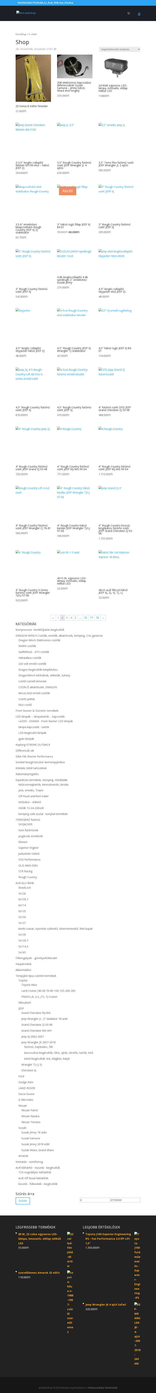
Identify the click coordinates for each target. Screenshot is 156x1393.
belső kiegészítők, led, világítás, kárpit (47, 1058)
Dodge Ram (25, 1082)
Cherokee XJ (28, 1070)
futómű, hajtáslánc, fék (38, 1047)
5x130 (22, 934)
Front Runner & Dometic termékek (37, 710)
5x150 (22, 917)
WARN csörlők (27, 646)
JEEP (21, 1008)
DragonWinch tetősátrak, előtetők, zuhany (44, 675)
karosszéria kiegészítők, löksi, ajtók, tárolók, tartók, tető (58, 1053)
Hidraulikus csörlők (29, 658)
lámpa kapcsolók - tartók (33, 727)
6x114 (22, 905)
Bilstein (22, 842)
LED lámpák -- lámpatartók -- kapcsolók (40, 716)
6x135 (22, 911)
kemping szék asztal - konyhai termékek (43, 814)
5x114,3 (23, 946)
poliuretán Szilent (29, 853)
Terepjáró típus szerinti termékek (36, 976)
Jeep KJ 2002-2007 (32, 1036)
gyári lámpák (26, 739)
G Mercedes (25, 1099)
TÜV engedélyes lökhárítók (34, 1172)
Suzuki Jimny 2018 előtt (35, 1144)
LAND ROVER (26, 1088)
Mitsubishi (24, 1002)
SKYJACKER (25, 824)
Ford (21, 1076)
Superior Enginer (28, 848)
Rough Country (27, 877)
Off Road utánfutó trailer (33, 796)
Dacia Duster (26, 1094)
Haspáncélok (23, 964)
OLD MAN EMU (28, 865)
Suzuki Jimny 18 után (34, 1132)
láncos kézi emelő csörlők (34, 693)
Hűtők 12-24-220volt (31, 808)
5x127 (22, 923)
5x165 (22, 952)
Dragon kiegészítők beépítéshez (38, 669)
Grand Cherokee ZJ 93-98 (36, 1024)
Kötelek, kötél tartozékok (31, 768)
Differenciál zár (25, 750)
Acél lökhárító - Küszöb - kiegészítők (38, 1167)
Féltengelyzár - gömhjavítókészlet (36, 958)
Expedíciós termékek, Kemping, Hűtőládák (41, 780)
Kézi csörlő (25, 705)
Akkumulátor (23, 970)
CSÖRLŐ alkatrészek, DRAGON (37, 687)
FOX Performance (29, 859)
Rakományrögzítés (27, 774)
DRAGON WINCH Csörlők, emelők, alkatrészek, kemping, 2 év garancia (59, 635)
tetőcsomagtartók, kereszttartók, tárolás (43, 784)
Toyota (22, 980)
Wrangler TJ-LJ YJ (31, 1064)
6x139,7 (23, 899)
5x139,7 (23, 940)
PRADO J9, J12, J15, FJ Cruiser (39, 996)
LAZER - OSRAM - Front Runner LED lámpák (45, 721)
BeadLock (24, 887)
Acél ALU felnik (25, 883)
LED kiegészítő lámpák (32, 733)
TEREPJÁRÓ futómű (28, 819)
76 (85, 617)
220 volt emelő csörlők (32, 663)
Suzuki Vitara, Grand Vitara (37, 1150)
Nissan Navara (30, 1116)
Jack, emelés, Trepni (30, 790)
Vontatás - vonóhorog (29, 1162)
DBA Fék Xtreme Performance (34, 756)
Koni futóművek (28, 830)
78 (97, 617)
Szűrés (23, 1200)
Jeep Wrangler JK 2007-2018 (38, 1042)
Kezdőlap (21, 34)
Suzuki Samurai (30, 1138)
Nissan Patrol (29, 1110)
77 (91, 617)
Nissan (22, 1105)
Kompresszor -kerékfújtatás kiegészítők (40, 629)
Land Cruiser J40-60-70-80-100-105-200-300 (48, 990)
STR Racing (25, 871)
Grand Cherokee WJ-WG (36, 1013)
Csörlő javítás (26, 699)
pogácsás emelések (30, 836)
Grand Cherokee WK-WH (36, 1030)
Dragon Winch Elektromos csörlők (39, 640)
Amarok (23, 1156)
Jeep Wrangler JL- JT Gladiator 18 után (44, 1019)
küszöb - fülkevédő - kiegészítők (37, 1184)
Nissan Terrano (30, 1122)
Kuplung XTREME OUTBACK (33, 744)
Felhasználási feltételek (103, 1387)
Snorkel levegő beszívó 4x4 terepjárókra (40, 762)
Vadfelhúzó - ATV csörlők (33, 652)
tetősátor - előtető (29, 802)
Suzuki (22, 1128)
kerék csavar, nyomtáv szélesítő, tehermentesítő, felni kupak (55, 928)
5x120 (22, 893)
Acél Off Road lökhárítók (33, 1178)
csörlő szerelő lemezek (32, 681)
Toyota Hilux (29, 985)
